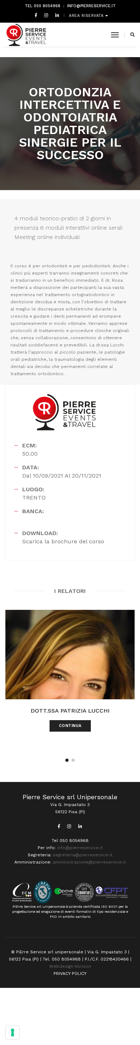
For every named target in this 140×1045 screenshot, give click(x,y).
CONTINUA (70, 725)
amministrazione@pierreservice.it (89, 862)
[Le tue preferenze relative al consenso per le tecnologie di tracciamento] (12, 1032)
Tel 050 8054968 (42, 6)
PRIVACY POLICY (70, 973)
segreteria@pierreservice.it (82, 854)
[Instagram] (46, 15)
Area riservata (87, 15)
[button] (67, 760)
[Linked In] (55, 15)
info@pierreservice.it (91, 6)
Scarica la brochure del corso (63, 541)
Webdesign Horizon (70, 966)
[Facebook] (36, 15)
